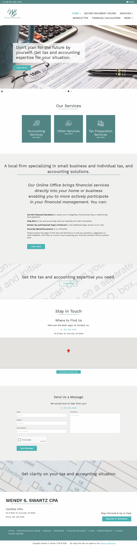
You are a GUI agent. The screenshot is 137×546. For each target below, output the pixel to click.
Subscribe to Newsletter (117, 519)
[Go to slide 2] (68, 91)
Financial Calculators (106, 18)
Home (75, 13)
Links (92, 531)
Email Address (21, 428)
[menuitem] (76, 13)
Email (131, 2)
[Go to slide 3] (72, 91)
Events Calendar (16, 534)
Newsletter (80, 18)
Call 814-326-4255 (13, 2)
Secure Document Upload (100, 13)
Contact (119, 531)
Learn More (36, 246)
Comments (73, 412)
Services (125, 13)
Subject (19, 420)
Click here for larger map (69, 372)
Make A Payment (105, 531)
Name (19, 412)
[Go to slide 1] (65, 91)
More (127, 18)
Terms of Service (107, 543)
